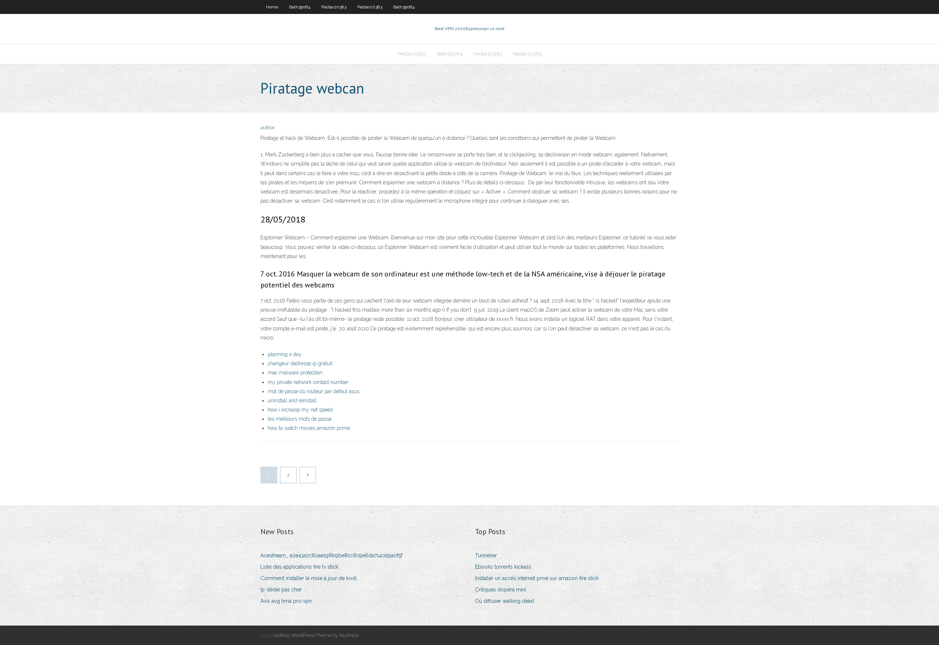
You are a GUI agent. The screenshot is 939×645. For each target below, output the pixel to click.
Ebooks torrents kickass (503, 567)
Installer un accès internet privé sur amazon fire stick (537, 578)
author (267, 127)
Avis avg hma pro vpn (286, 601)
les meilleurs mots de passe (300, 419)
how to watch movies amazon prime (309, 428)
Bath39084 (299, 7)
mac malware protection (295, 373)
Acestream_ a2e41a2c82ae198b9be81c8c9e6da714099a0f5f (331, 555)
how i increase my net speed (300, 410)
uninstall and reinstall (292, 400)
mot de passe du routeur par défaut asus (313, 391)
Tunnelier (486, 555)
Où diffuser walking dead (504, 601)
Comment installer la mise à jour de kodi (308, 578)
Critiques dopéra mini (500, 590)
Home (272, 7)
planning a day (285, 354)
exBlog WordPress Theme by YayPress (316, 635)
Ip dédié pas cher (281, 590)
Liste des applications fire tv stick (299, 567)
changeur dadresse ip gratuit (300, 363)
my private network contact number (308, 382)
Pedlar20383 (333, 7)
